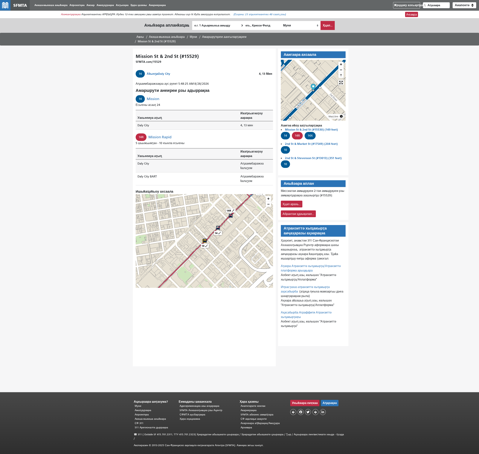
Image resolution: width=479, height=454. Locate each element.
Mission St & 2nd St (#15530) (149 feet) (311, 129)
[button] (464, 5)
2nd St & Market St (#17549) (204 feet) (311, 144)
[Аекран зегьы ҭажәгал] (341, 82)
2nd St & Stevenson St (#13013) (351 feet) (313, 158)
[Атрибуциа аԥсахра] (341, 116)
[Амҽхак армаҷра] (341, 70)
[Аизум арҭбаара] (341, 64)
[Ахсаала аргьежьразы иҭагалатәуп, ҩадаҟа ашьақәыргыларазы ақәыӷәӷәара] (341, 75)
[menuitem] (50, 5)
